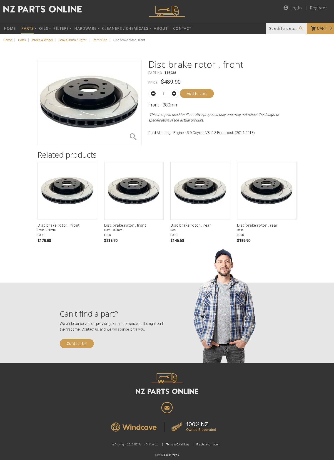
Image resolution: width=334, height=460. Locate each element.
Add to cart (197, 93)
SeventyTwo (171, 454)
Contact (182, 28)
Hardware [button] (85, 28)
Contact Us (77, 343)
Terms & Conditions (177, 444)
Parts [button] (27, 28)
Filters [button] (61, 28)
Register (318, 8)
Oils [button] (43, 28)
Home (10, 28)
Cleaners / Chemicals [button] (125, 28)
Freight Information (207, 444)
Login (296, 8)
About (161, 28)
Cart (324, 28)
